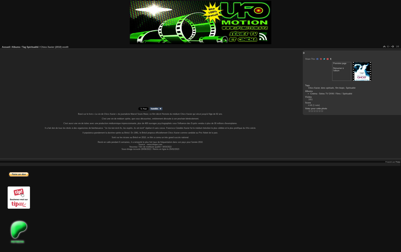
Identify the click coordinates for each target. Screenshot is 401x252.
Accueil (6, 47)
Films (338, 93)
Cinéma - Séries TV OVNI (322, 93)
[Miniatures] (384, 47)
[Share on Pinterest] (321, 59)
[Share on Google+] (328, 59)
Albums (16, 47)
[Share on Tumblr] (330, 59)
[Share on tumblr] (156, 109)
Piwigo (398, 162)
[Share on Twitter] (324, 59)
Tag (24, 47)
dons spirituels (327, 88)
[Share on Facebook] (318, 59)
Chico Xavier (314, 88)
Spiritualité (33, 47)
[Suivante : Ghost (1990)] (392, 47)
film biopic (340, 88)
